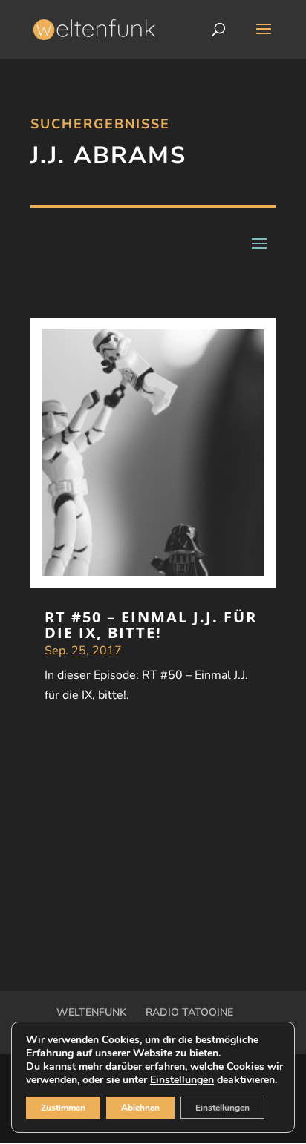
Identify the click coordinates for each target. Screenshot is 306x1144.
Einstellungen (182, 1080)
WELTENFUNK (91, 1012)
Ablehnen (140, 1108)
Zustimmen (63, 1108)
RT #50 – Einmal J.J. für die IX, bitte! (151, 624)
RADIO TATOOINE (189, 1012)
